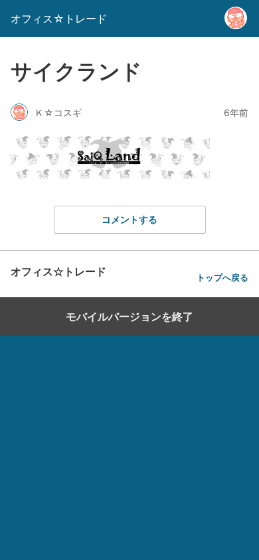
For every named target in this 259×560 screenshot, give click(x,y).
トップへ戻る (222, 278)
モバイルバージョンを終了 (129, 316)
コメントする (129, 219)
